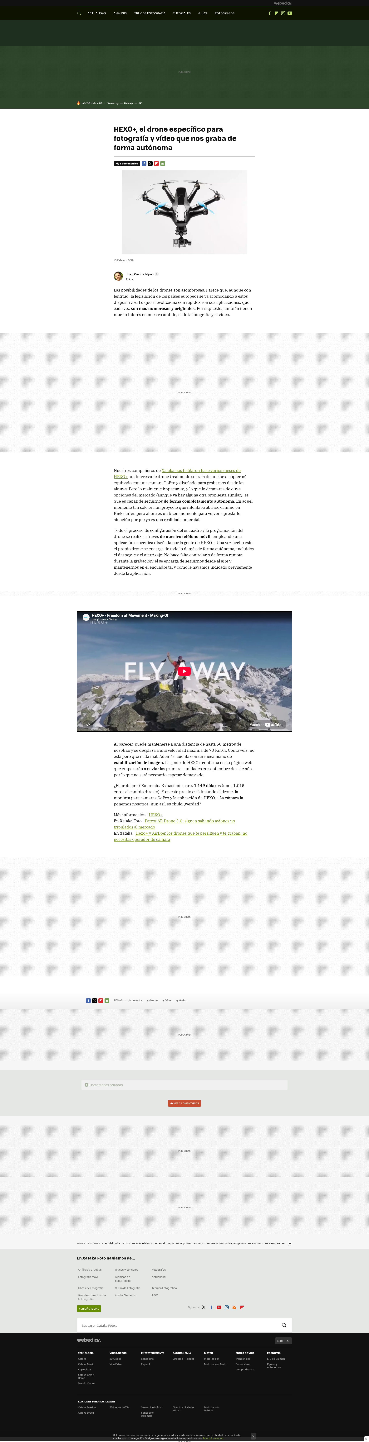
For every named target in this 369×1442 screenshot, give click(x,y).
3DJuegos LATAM (120, 1407)
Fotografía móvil (88, 1277)
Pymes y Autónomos (274, 1365)
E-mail (162, 163)
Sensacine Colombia (147, 1414)
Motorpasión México (211, 1408)
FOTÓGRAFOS (224, 13)
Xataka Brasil (86, 1412)
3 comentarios (129, 163)
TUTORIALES (182, 13)
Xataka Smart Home (86, 1376)
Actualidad (159, 1277)
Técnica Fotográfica (164, 1288)
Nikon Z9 (274, 1243)
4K (140, 103)
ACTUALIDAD (97, 13)
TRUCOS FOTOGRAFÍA (149, 13)
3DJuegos (115, 1358)
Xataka (82, 1358)
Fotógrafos (159, 1269)
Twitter (150, 163)
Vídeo (168, 1000)
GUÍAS (202, 13)
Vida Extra (116, 1364)
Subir (280, 1341)
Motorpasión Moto (215, 1364)
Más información (213, 1438)
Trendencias (243, 1358)
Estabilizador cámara (118, 1243)
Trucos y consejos (126, 1269)
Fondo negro (167, 1243)
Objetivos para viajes (192, 1243)
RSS (234, 1306)
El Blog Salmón (276, 1358)
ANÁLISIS (120, 13)
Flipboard (276, 13)
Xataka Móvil (85, 1364)
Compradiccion (245, 1369)
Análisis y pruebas (90, 1269)
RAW (155, 1295)
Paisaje (128, 103)
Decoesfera (243, 1364)
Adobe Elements (125, 1295)
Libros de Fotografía (90, 1288)
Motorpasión (211, 1358)
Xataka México (87, 1407)
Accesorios (135, 1000)
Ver (186, 1103)
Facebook (269, 13)
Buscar (284, 1325)
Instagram (283, 13)
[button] (142, 274)
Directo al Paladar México (183, 1408)
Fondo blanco (144, 1243)
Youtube (290, 13)
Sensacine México (152, 1407)
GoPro (183, 1000)
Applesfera (84, 1369)
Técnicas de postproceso (123, 1279)
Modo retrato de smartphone (229, 1243)
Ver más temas (89, 1308)
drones (154, 1000)
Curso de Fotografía (127, 1288)
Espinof (145, 1364)
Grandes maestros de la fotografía (92, 1297)
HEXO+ (156, 814)
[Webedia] (283, 3)
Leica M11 (258, 1243)
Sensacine (147, 1358)
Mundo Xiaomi (86, 1383)
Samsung (113, 103)
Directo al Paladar (183, 1358)
